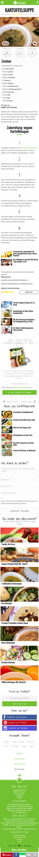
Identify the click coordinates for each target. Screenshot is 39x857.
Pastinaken (15, 746)
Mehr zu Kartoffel (18, 849)
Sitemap (19, 839)
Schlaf (6, 825)
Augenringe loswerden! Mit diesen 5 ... (15, 280)
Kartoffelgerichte (5, 14)
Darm (19, 827)
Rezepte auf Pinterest (18, 722)
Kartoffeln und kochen (28, 148)
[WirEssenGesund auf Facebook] (37, 2)
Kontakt (19, 798)
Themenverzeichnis (19, 837)
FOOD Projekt (19, 792)
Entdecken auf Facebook (16, 717)
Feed (19, 841)
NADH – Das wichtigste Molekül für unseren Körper (19, 819)
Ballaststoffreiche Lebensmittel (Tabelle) (19, 808)
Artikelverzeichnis (19, 835)
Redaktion (19, 796)
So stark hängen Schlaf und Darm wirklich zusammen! (19, 829)
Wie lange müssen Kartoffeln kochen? (20, 810)
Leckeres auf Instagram (18, 728)
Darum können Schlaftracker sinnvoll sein (22, 825)
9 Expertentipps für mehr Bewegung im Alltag (19, 821)
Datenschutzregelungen (21, 387)
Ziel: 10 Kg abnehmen (19, 812)
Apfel (32, 746)
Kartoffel (31, 741)
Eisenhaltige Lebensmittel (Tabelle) (19, 804)
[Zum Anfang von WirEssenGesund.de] (19, 776)
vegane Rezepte (18, 741)
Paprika (6, 741)
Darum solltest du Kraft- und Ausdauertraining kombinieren (19, 823)
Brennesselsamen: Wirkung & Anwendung (19, 806)
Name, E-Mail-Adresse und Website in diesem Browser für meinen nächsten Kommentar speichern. (19, 502)
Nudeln (24, 746)
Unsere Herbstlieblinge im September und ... (17, 284)
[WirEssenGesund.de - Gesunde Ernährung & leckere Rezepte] (19, 2)
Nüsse (6, 746)
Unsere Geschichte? (19, 790)
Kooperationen (19, 794)
